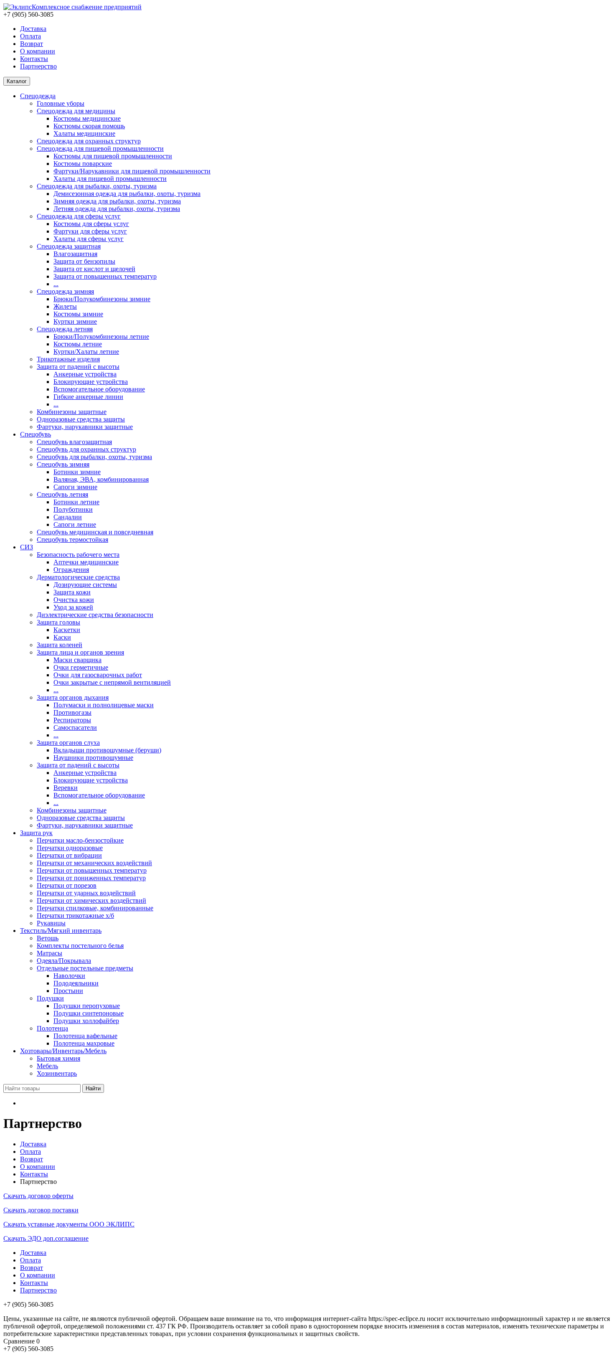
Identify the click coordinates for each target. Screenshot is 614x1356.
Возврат (31, 43)
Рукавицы (51, 923)
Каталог (17, 81)
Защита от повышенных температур (105, 276)
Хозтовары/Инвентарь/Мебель (63, 1050)
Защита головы (58, 622)
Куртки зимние (75, 321)
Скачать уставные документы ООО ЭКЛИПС (68, 1224)
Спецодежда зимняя (65, 291)
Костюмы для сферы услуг (91, 223)
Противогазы (72, 712)
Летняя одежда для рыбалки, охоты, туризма (116, 208)
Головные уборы (60, 103)
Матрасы (49, 953)
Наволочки (69, 975)
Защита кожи (72, 592)
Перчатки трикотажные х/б (75, 915)
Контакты (34, 58)
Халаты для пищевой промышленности (110, 178)
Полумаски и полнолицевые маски (103, 704)
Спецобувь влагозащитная (74, 441)
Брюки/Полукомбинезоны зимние (101, 298)
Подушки (50, 998)
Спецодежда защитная (69, 246)
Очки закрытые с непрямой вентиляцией (112, 682)
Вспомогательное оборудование (99, 389)
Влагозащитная (75, 253)
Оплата (30, 36)
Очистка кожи (73, 599)
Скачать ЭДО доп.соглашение (46, 1238)
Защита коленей (59, 644)
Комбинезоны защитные (72, 411)
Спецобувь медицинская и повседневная (95, 532)
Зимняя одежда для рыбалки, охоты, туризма (117, 201)
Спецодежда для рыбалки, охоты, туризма (97, 186)
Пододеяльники (76, 983)
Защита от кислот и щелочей (94, 268)
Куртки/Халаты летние (86, 351)
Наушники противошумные (93, 757)
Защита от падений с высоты (78, 366)
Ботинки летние (76, 501)
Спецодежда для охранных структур (89, 141)
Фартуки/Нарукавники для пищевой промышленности (132, 171)
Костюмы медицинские (87, 118)
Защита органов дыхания (73, 697)
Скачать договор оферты (38, 1195)
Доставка (33, 28)
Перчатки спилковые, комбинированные (95, 908)
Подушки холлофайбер (86, 1020)
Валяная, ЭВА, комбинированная (101, 479)
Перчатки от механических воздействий (94, 862)
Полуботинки (73, 509)
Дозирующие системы (85, 584)
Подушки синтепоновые (88, 1013)
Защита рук (36, 832)
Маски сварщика (77, 659)
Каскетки (66, 629)
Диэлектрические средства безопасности (95, 614)
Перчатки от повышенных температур (92, 870)
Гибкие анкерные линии (88, 396)
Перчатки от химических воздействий (91, 900)
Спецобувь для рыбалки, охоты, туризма (94, 456)
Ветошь (47, 938)
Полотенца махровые (83, 1043)
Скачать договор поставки (41, 1210)
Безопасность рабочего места (78, 554)
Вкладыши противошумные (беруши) (107, 750)
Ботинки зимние (77, 471)
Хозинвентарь (57, 1073)
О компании (37, 51)
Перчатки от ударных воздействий (86, 892)
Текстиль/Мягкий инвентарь (60, 930)
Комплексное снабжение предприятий (87, 6)
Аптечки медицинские (86, 562)
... (55, 283)
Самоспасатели (75, 727)
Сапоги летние (74, 524)
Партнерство (38, 66)
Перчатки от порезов (66, 885)
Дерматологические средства (78, 577)
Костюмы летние (77, 344)
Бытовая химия (58, 1058)
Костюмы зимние (78, 313)
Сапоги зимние (75, 486)
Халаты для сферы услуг (88, 238)
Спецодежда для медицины (76, 110)
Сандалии (67, 517)
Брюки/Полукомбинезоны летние (101, 336)
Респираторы (72, 720)
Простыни (68, 990)
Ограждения (71, 569)
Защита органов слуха (68, 742)
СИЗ (26, 547)
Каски (62, 637)
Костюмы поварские (82, 163)
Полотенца (52, 1028)
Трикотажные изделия (68, 359)
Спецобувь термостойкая (72, 539)
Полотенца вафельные (85, 1035)
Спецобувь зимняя (63, 464)
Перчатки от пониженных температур (91, 877)
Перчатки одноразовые (70, 847)
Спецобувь (35, 434)
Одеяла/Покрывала (64, 960)
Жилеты (65, 306)
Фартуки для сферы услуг (90, 231)
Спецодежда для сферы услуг (79, 216)
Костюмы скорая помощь (89, 126)
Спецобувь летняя (62, 494)
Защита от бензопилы (84, 261)
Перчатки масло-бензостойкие (80, 840)
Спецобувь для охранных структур (86, 449)
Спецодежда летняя (65, 329)
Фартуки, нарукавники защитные (85, 426)
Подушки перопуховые (86, 1005)
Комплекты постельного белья (80, 945)
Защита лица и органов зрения (80, 652)
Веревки (65, 787)
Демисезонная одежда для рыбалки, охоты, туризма (126, 193)
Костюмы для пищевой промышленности (112, 156)
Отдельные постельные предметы (85, 968)
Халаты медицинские (84, 133)
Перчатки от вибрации (69, 855)
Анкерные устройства (85, 374)
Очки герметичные (80, 667)
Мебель (47, 1065)
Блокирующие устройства (90, 381)
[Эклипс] (17, 6)
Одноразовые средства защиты (81, 419)
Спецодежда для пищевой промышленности (100, 148)
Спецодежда (38, 95)
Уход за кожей (73, 607)
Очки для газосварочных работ (97, 674)
